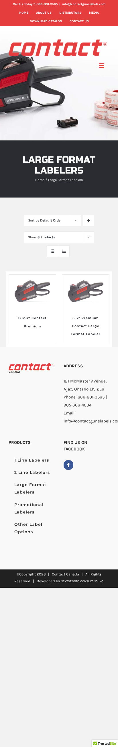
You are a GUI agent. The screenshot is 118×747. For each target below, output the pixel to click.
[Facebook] (68, 465)
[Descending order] (88, 220)
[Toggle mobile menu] (102, 66)
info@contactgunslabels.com (83, 4)
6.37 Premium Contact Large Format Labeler (86, 326)
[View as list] (63, 251)
